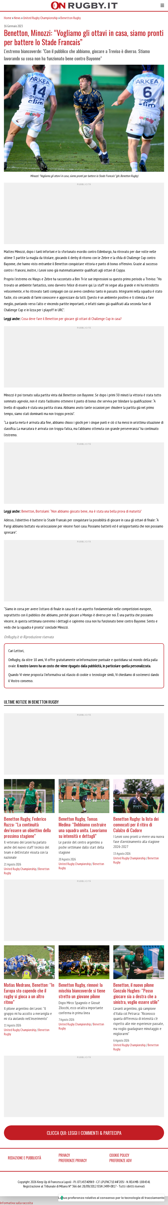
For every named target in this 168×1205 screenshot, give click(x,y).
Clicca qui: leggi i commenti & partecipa (84, 1132)
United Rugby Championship (40, 18)
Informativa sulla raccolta (16, 1203)
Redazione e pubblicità (24, 1157)
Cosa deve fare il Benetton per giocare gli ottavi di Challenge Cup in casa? (71, 318)
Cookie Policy (119, 1155)
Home (7, 18)
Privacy (64, 1155)
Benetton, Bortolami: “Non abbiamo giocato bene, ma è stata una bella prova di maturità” (81, 511)
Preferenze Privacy (73, 1160)
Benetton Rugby (70, 18)
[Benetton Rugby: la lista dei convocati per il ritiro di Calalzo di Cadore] (138, 796)
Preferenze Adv (120, 1160)
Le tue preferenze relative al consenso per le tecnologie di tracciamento (111, 1198)
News (17, 18)
